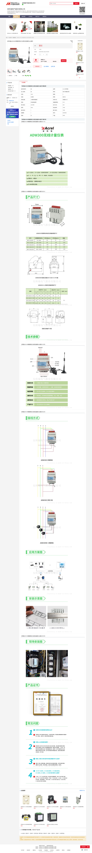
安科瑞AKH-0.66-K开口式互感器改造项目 (83, 62)
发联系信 (37, 66)
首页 (7, 37)
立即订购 (53, 66)
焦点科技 (47, 851)
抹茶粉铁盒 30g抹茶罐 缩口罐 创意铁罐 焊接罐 (81, 33)
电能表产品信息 (42, 845)
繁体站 (63, 850)
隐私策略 (46, 850)
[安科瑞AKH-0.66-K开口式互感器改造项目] (80, 58)
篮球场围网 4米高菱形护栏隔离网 (53, 33)
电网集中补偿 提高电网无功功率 (39, 33)
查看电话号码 (11, 100)
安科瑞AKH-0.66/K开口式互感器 (82, 74)
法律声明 (57, 850)
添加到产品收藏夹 (10, 122)
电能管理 (14, 37)
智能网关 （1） (11, 89)
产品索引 (9, 120)
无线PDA (53, 833)
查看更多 (12, 106)
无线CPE (31, 833)
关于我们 (22, 850)
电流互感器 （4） (11, 87)
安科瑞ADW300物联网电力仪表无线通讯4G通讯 (47, 847)
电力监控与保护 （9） (12, 91)
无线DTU (27, 833)
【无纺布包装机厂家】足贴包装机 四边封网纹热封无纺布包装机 (31, 33)
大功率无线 (62, 833)
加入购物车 (46, 66)
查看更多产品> (82, 790)
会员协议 (52, 850)
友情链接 (68, 850)
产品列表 (10, 37)
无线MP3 (45, 833)
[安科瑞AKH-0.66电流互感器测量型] (80, 46)
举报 (16, 75)
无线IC (49, 833)
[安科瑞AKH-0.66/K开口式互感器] (80, 69)
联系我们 (28, 850)
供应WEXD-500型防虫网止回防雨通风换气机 (15, 33)
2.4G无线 (23, 833)
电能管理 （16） (11, 85)
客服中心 (34, 850)
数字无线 (40, 833)
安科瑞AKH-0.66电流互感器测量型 (82, 51)
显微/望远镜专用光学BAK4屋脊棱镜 (66, 33)
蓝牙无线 (36, 833)
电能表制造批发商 (50, 845)
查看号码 (64, 60)
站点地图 (40, 850)
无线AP (57, 833)
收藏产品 (10, 75)
